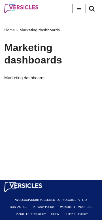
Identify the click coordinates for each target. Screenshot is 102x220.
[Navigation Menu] (79, 8)
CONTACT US (18, 207)
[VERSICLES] (21, 8)
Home (9, 30)
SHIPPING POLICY (76, 214)
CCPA (55, 214)
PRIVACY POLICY (43, 207)
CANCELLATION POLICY (30, 214)
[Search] (92, 8)
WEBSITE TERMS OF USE (76, 207)
